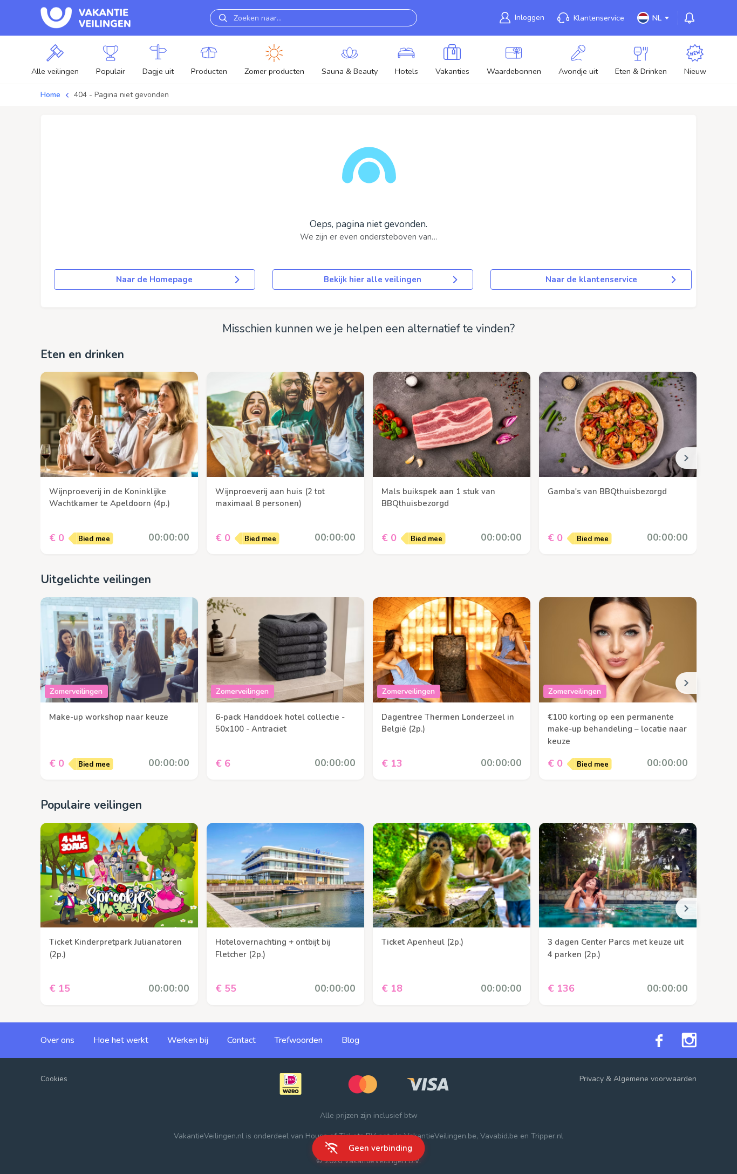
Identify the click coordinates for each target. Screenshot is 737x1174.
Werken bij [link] (187, 1040)
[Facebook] (650, 1040)
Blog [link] (350, 1040)
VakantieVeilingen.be (440, 1136)
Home (50, 95)
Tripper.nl (547, 1136)
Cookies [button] (53, 1079)
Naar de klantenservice (591, 279)
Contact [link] (241, 1040)
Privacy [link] (591, 1079)
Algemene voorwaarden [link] (655, 1079)
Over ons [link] (57, 1040)
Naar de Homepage (154, 279)
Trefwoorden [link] (299, 1040)
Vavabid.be (499, 1136)
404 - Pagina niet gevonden (121, 95)
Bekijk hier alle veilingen (372, 279)
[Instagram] (680, 1040)
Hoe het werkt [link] (120, 1040)
